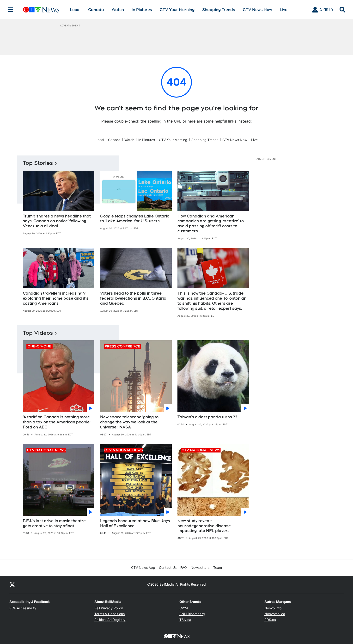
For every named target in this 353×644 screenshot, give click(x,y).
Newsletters (200, 567)
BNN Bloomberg (192, 614)
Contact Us (167, 567)
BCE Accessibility (22, 608)
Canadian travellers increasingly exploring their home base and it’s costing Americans (55, 298)
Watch (118, 9)
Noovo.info (272, 608)
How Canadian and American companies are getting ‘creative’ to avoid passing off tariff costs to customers (210, 223)
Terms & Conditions (109, 614)
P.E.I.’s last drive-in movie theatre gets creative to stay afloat (54, 523)
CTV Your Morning (177, 9)
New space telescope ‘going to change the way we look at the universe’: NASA (129, 422)
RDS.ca (270, 620)
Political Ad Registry (110, 620)
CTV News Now (257, 9)
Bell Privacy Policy (108, 608)
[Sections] (10, 9)
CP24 (183, 608)
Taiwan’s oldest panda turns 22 (207, 417)
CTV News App (143, 567)
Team (217, 567)
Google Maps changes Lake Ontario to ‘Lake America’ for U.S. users (134, 218)
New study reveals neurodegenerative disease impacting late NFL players (204, 526)
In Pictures (142, 9)
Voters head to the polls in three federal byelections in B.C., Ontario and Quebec (133, 298)
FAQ (183, 567)
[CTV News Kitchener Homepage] (41, 9)
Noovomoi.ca (274, 614)
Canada (96, 9)
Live (283, 9)
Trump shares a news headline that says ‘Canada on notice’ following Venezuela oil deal (57, 221)
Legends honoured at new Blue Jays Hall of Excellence (135, 523)
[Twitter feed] (12, 584)
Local (75, 9)
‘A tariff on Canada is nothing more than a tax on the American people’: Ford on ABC (57, 422)
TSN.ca (185, 620)
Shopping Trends (218, 9)
